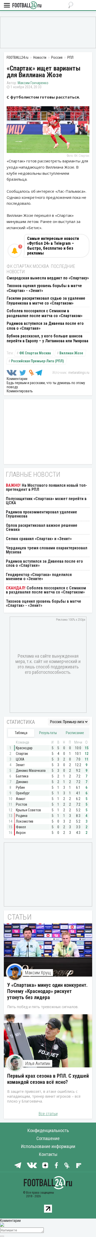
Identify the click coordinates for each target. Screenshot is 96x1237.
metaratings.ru (78, 373)
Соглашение (48, 1138)
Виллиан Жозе (71, 353)
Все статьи (48, 1113)
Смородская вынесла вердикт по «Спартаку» (48, 278)
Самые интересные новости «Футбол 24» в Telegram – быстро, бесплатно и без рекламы (53, 246)
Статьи (19, 916)
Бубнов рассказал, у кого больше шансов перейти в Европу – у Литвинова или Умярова (47, 338)
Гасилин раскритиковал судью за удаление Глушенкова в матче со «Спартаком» (46, 301)
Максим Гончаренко (33, 83)
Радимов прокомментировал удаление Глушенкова (41, 514)
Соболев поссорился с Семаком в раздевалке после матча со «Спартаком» (44, 313)
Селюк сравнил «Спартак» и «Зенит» (39, 538)
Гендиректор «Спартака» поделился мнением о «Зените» (39, 576)
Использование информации (48, 1146)
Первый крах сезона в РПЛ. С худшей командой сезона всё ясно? (48, 1079)
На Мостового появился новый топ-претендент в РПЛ (46, 487)
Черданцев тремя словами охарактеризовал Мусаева (46, 550)
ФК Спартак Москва (35, 353)
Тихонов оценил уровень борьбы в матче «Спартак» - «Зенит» (43, 603)
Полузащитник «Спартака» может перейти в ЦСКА (46, 500)
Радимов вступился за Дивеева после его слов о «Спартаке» (44, 563)
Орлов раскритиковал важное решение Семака (41, 527)
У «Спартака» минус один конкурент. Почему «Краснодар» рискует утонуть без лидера (47, 991)
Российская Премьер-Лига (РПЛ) (37, 361)
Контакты (48, 1154)
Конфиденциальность (48, 1130)
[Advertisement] (48, 32)
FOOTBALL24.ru (27, 5)
